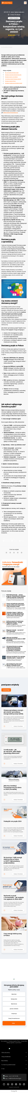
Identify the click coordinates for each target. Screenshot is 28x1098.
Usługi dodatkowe (6, 1056)
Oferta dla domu (5, 1052)
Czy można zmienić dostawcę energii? (13, 79)
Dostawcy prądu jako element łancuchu (13, 74)
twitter (22, 541)
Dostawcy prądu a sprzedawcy (11, 77)
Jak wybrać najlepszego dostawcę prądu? (13, 83)
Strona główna (4, 1041)
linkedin (15, 541)
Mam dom (14, 994)
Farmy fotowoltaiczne (14, 1018)
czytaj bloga (6, 690)
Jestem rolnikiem (14, 1008)
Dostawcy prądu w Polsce (10, 81)
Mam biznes (14, 1004)
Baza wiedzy (4, 1060)
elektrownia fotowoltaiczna (10, 112)
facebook (7, 541)
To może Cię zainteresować (8, 1064)
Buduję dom (14, 999)
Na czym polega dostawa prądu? (12, 72)
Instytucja (14, 1013)
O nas (2, 1068)
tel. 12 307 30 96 (13, 1076)
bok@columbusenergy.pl (15, 1078)
